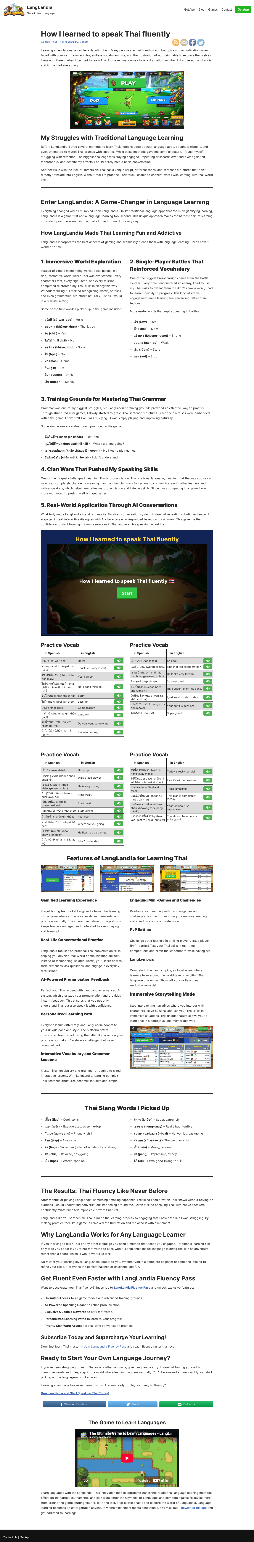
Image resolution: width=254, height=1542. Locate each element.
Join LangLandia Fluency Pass (105, 1346)
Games (213, 9)
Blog (201, 9)
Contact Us (10, 1537)
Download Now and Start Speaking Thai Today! (75, 1393)
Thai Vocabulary (68, 41)
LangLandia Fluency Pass (132, 1287)
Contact (226, 9)
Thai (54, 41)
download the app (194, 1508)
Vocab (84, 41)
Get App (189, 9)
